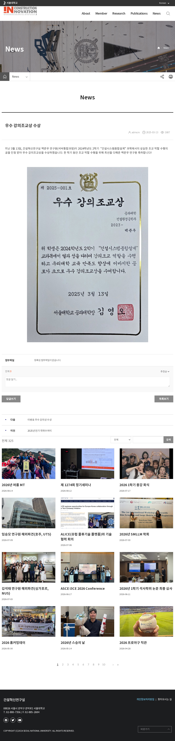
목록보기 (164, 398)
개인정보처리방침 (145, 699)
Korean (162, 3)
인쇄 (170, 76)
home (4, 76)
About (86, 13)
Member (101, 13)
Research (118, 13)
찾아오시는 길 (165, 699)
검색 (168, 439)
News (156, 13)
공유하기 (162, 76)
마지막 (117, 664)
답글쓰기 (11, 398)
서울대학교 (12, 2)
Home (159, 48)
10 (103, 664)
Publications (139, 13)
